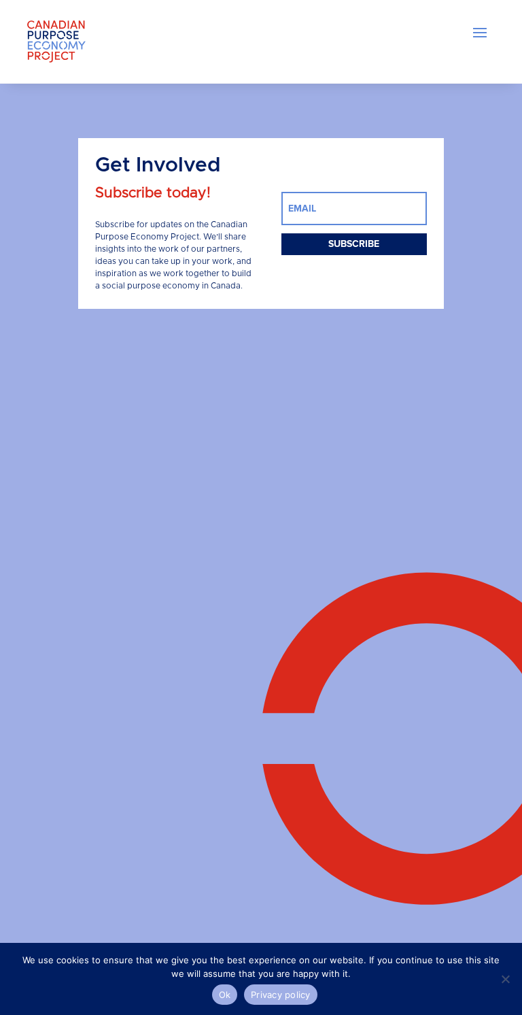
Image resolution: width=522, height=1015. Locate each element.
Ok (225, 994)
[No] (505, 979)
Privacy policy (281, 994)
